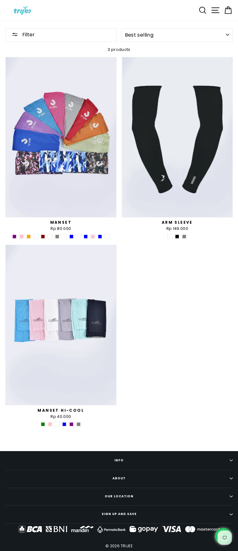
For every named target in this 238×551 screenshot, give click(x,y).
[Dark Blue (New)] (64, 236)
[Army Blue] (100, 236)
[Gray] (78, 424)
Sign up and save (119, 514)
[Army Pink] (92, 236)
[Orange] (28, 236)
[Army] (107, 236)
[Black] (177, 236)
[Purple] (14, 236)
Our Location (119, 496)
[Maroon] (43, 236)
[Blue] (85, 236)
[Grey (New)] (50, 236)
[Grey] (57, 236)
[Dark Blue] (71, 236)
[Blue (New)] (78, 236)
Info (119, 460)
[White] (170, 236)
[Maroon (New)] (35, 236)
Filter (28, 34)
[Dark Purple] (71, 424)
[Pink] (21, 236)
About (119, 478)
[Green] (43, 424)
